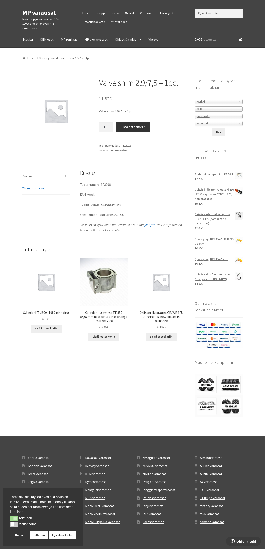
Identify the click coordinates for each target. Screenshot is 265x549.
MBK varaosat (95, 498)
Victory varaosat (211, 506)
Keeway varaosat (97, 466)
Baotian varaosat (40, 466)
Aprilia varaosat (39, 458)
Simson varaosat (212, 458)
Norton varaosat (154, 474)
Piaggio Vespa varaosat (159, 490)
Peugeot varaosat (155, 482)
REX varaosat (152, 514)
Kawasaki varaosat (98, 458)
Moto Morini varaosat (100, 514)
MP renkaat (69, 39)
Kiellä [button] (19, 535)
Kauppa (101, 13)
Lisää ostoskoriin (133, 127)
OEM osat (47, 39)
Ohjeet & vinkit (125, 39)
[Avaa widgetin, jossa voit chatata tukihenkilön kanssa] (243, 542)
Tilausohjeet (165, 13)
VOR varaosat (209, 514)
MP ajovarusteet (96, 39)
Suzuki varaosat (211, 474)
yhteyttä (150, 225)
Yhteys (153, 39)
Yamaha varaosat (212, 522)
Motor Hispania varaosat (102, 522)
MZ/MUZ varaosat (155, 466)
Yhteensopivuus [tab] (33, 188)
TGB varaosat (209, 490)
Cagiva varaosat (39, 482)
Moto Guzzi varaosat (99, 506)
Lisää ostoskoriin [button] (46, 328)
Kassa (115, 13)
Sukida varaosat (211, 466)
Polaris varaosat (154, 498)
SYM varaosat (209, 482)
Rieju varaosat (153, 506)
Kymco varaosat (96, 482)
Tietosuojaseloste (93, 22)
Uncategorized (48, 58)
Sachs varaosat (153, 522)
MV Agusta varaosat (156, 458)
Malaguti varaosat (98, 490)
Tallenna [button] (39, 535)
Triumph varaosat (212, 498)
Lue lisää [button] (16, 512)
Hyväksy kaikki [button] (62, 535)
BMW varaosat (38, 474)
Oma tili (129, 13)
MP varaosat (39, 12)
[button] (14, 518)
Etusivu (86, 13)
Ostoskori (146, 13)
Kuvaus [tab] (27, 176)
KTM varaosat (95, 474)
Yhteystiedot (119, 22)
